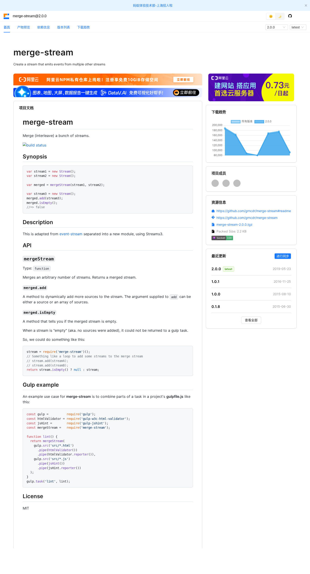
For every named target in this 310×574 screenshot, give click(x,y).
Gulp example (41, 384)
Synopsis (35, 156)
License (33, 496)
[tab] (7, 27)
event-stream (70, 234)
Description (38, 222)
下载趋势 (83, 27)
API (27, 245)
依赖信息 (43, 27)
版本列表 (63, 27)
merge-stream (48, 122)
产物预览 (23, 27)
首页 (7, 27)
